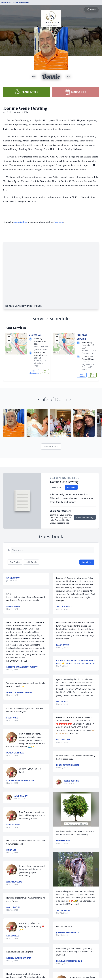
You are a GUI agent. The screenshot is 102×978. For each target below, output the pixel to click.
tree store (58, 221)
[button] (16, 341)
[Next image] (96, 869)
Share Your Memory (84, 517)
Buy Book (71, 487)
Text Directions (34, 372)
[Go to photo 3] (77, 884)
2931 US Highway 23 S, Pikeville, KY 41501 (40, 362)
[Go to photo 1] (74, 885)
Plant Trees (44, 371)
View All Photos (51, 446)
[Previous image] (55, 869)
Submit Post (87, 562)
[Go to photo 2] (75, 884)
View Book (56, 487)
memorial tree (20, 221)
